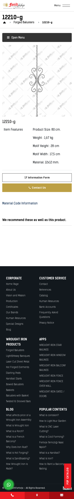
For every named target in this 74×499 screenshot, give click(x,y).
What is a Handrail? (49, 453)
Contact (43, 284)
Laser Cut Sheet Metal (17, 361)
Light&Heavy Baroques (18, 356)
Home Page (12, 284)
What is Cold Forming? (51, 437)
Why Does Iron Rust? (17, 447)
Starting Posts (13, 373)
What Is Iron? (46, 458)
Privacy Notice (46, 322)
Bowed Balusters (15, 384)
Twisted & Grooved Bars (18, 401)
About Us (11, 289)
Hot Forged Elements (17, 367)
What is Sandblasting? (18, 458)
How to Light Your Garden (52, 421)
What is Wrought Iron (17, 425)
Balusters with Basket (17, 395)
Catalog (43, 295)
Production (12, 301)
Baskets (10, 390)
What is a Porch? (15, 431)
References (45, 289)
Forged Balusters (15, 350)
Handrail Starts (14, 378)
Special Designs (14, 324)
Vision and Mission (15, 295)
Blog (8, 329)
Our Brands (12, 312)
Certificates (12, 307)
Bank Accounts (47, 307)
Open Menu (18, 37)
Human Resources (16, 318)
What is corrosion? (49, 415)
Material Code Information (20, 203)
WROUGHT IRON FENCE (51, 375)
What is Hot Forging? (17, 453)
